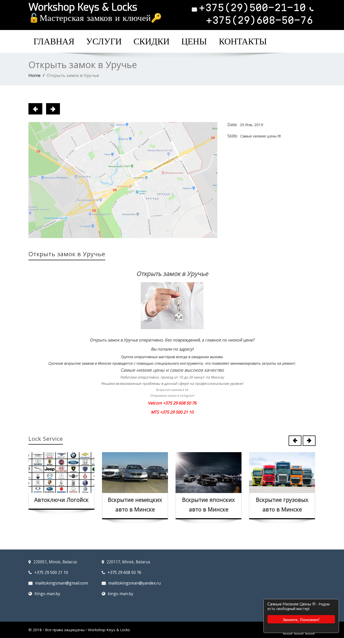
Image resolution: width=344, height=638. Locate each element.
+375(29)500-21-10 (252, 7)
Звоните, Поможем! (301, 619)
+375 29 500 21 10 (51, 572)
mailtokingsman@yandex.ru (134, 583)
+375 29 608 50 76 (124, 572)
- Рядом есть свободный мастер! (298, 606)
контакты (243, 41)
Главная (53, 41)
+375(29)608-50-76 (259, 20)
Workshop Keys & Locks (82, 7)
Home (34, 75)
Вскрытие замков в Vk (172, 390)
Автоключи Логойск (61, 499)
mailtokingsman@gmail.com (61, 583)
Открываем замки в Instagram (172, 395)
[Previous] (35, 108)
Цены (194, 41)
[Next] (53, 108)
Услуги (104, 41)
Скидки (151, 41)
